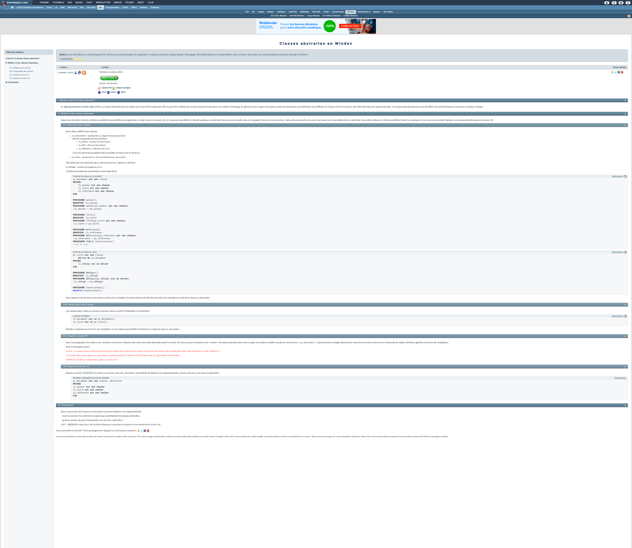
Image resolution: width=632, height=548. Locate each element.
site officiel (227, 54)
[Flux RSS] (629, 16)
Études (129, 2)
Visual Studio (338, 12)
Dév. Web (91, 7)
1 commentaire (66, 59)
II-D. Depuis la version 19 (19, 78)
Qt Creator (388, 12)
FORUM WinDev (297, 16)
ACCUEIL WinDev (279, 16)
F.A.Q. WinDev (313, 16)
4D (253, 12)
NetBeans (304, 12)
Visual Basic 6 (364, 12)
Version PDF (106, 88)
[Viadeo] (612, 72)
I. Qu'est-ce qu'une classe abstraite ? (23, 58)
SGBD (125, 7)
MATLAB (316, 12)
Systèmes (155, 7)
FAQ (69, 2)
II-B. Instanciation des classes (21, 71)
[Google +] (622, 72)
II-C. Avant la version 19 (18, 75)
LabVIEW (293, 12)
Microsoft (72, 7)
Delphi (261, 12)
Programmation (112, 7)
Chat (89, 2)
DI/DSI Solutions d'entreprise (30, 7)
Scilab (326, 12)
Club (150, 2)
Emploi (117, 2)
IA (56, 7)
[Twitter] (615, 72)
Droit (140, 2)
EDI (100, 7)
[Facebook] (619, 72)
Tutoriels (58, 2)
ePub (103, 92)
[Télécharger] (625, 176)
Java (82, 7)
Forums (44, 2)
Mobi (123, 92)
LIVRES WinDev (350, 16)
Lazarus (376, 12)
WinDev (350, 12)
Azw (112, 92)
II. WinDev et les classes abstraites (22, 63)
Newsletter (102, 2)
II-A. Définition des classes (20, 68)
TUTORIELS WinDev (331, 16)
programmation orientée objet (80, 107)
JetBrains (281, 12)
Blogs (78, 2)
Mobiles (143, 7)
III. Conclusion (12, 82)
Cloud (49, 7)
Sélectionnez (617, 176)
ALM (62, 7)
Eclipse (270, 12)
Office (134, 7)
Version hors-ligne (123, 88)
